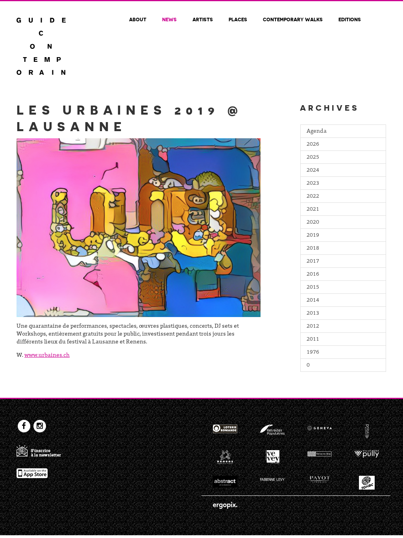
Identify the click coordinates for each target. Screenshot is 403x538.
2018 (313, 248)
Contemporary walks (293, 19)
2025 (313, 157)
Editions (349, 19)
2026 (313, 144)
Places (238, 19)
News (169, 19)
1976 (313, 352)
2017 (313, 261)
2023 (313, 183)
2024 (313, 170)
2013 (313, 313)
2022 (313, 196)
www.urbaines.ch (47, 355)
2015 (313, 287)
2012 (313, 326)
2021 (313, 209)
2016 (313, 274)
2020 (313, 222)
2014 (313, 300)
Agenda (317, 131)
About (137, 19)
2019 (313, 235)
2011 (313, 339)
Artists (202, 19)
